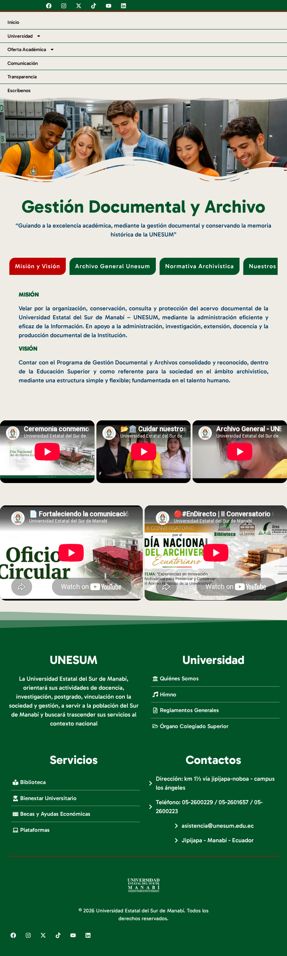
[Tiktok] (93, 5)
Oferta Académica (26, 49)
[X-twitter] (78, 5)
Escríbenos (19, 90)
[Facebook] (48, 5)
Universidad (20, 36)
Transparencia (22, 76)
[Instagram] (63, 5)
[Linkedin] (123, 5)
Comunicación (22, 63)
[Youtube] (108, 5)
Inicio (13, 22)
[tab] (37, 266)
